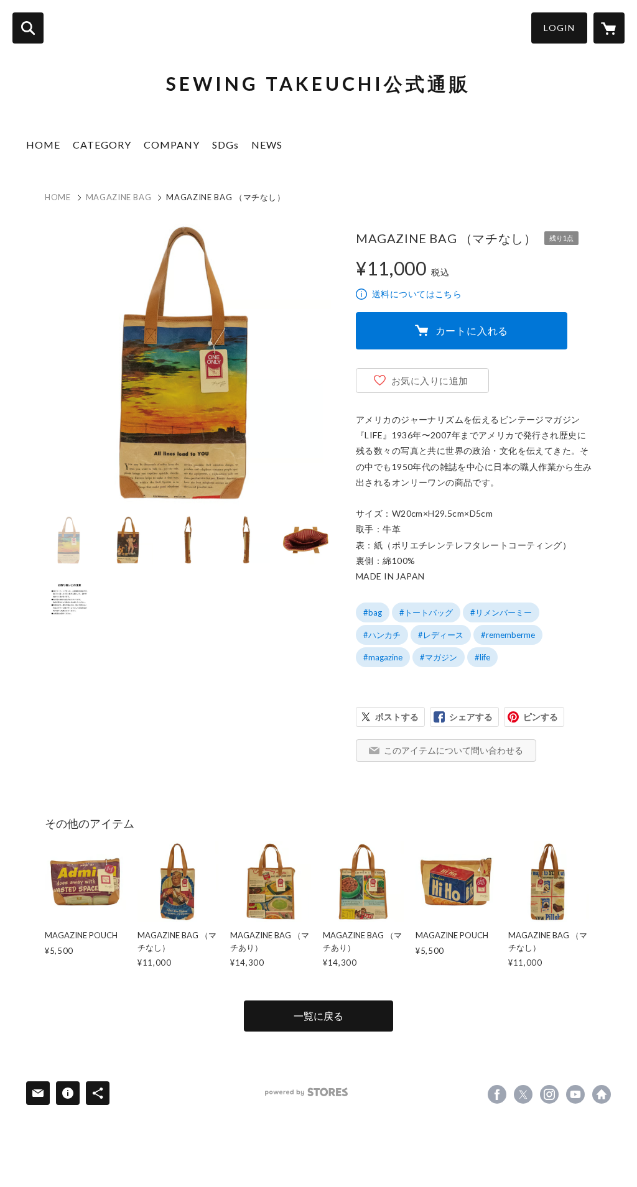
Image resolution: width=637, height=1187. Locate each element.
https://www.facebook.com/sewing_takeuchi (497, 1094)
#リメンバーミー (501, 612)
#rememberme (508, 635)
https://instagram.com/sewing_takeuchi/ (549, 1094)
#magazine (382, 657)
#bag (372, 612)
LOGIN (559, 27)
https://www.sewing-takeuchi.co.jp (601, 1094)
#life (482, 657)
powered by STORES (306, 1092)
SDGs (225, 144)
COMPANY (172, 144)
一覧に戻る (318, 1016)
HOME (43, 144)
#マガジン (438, 657)
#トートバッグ (426, 612)
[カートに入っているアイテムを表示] (609, 28)
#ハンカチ (382, 635)
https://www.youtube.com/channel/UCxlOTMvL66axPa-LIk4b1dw (575, 1094)
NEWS (266, 144)
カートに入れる (472, 330)
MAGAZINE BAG (119, 197)
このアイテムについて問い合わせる (453, 750)
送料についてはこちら (417, 294)
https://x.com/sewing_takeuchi (523, 1094)
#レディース (440, 635)
